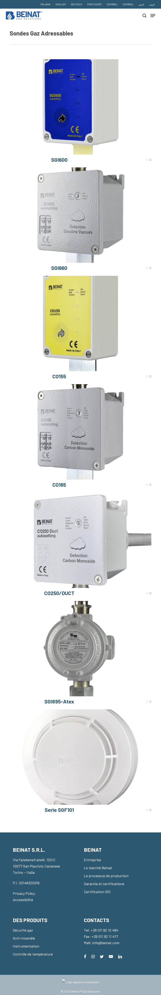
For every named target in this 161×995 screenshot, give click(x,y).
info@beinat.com (105, 942)
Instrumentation (26, 946)
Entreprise (92, 859)
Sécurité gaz (23, 930)
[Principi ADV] (80, 983)
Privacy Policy (24, 893)
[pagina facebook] (85, 956)
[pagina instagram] (93, 956)
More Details (81, 103)
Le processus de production (106, 875)
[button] (153, 15)
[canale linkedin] (120, 956)
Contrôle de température (33, 954)
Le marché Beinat (98, 867)
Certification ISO (97, 891)
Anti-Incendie (24, 938)
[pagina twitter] (102, 956)
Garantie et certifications (104, 883)
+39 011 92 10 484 (104, 930)
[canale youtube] (111, 956)
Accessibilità (23, 899)
